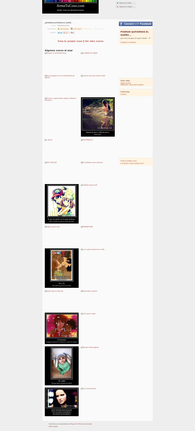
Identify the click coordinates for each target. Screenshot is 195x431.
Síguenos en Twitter (125, 3)
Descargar (64, 29)
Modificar (89, 29)
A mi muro (77, 29)
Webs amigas (53, 426)
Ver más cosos (94, 41)
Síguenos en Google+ (126, 6)
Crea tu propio (70, 41)
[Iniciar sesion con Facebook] (136, 24)
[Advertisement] (136, 61)
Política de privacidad (85, 424)
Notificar (100, 29)
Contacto (123, 94)
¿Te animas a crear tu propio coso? (132, 163)
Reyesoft (74, 424)
